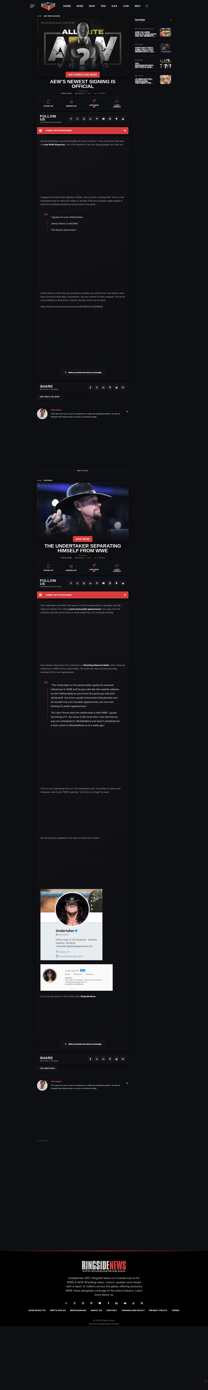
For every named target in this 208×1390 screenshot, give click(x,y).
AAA (114, 6)
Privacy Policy (158, 1310)
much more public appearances (85, 609)
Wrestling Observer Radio (96, 665)
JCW (126, 6)
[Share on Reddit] (116, 387)
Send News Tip (37, 1310)
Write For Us (58, 1310)
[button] (147, 6)
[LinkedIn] (90, 118)
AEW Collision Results (144, 28)
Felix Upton (66, 93)
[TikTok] (133, 1303)
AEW (92, 6)
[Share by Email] (122, 387)
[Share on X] (96, 387)
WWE (79, 6)
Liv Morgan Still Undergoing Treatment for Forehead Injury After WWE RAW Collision (144, 81)
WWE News (48, 480)
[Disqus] (82, 1181)
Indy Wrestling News (52, 16)
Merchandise (78, 1310)
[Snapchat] (116, 118)
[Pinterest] (96, 118)
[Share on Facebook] (90, 387)
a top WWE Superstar (54, 144)
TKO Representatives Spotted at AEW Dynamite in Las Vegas (144, 65)
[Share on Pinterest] (109, 387)
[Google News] (83, 118)
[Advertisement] (83, 345)
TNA (103, 6)
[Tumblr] (108, 1303)
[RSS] (142, 1303)
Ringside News (88, 996)
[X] (77, 118)
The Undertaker (47, 1068)
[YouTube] (103, 118)
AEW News (139, 44)
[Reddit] (122, 118)
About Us (96, 1310)
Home (67, 6)
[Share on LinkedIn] (103, 387)
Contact (111, 1310)
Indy (138, 6)
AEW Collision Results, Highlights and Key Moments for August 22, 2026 (145, 34)
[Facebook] (70, 118)
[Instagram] (109, 118)
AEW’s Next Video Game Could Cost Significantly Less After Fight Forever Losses (145, 50)
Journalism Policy (133, 1310)
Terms (175, 1310)
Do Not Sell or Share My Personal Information (104, 1324)
